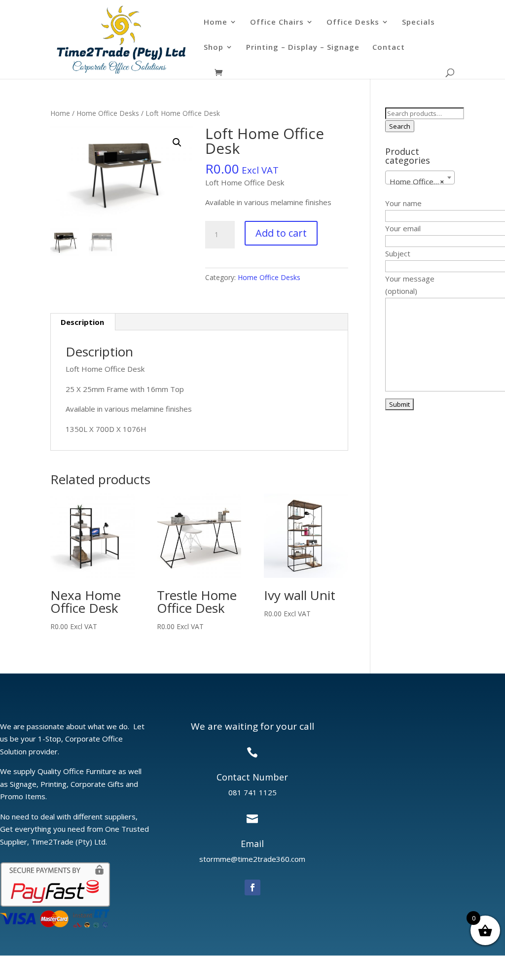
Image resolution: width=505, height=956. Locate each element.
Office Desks (352, 22)
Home (215, 22)
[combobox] (420, 177)
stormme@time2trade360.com (252, 859)
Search (399, 126)
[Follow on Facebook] (252, 887)
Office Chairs (277, 22)
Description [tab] (82, 322)
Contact (388, 47)
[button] (177, 142)
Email (252, 844)
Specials (418, 22)
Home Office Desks (107, 113)
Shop (213, 47)
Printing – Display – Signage (303, 47)
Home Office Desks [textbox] (422, 181)
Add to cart (281, 233)
